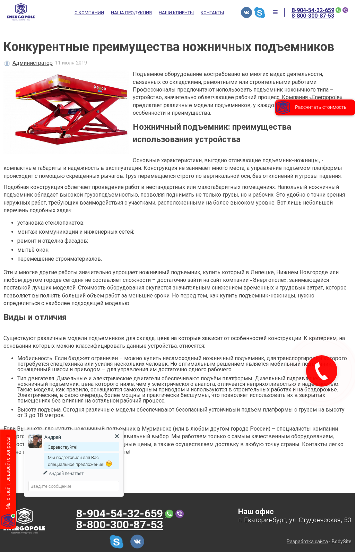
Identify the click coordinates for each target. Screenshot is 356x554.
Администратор (32, 63)
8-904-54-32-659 (313, 10)
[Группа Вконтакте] (246, 12)
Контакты (212, 12)
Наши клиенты (176, 12)
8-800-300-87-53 (313, 16)
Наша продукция (131, 12)
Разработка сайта (307, 541)
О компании (89, 12)
